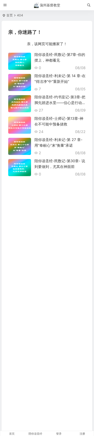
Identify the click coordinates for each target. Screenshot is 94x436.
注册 (82, 433)
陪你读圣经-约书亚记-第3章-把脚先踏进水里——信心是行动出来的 (60, 103)
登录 (59, 433)
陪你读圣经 (35, 433)
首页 (9, 15)
